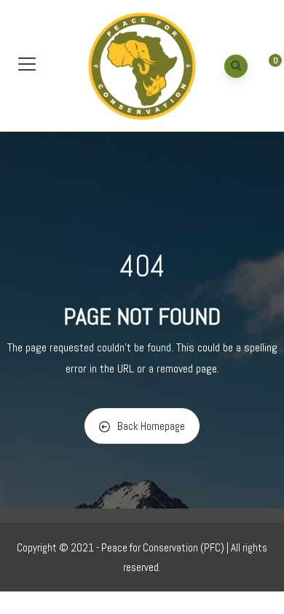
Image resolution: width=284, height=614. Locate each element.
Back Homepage (151, 426)
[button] (264, 67)
